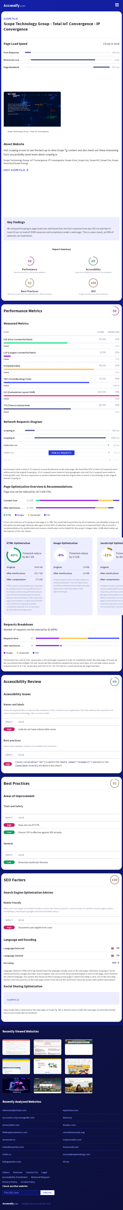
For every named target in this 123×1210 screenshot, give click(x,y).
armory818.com (10, 1124)
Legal (44, 1172)
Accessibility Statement (15, 1177)
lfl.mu (66, 1161)
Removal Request (40, 1177)
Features (17, 1172)
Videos (5, 1172)
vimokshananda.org (73, 1132)
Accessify (14, 5)
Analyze (47, 1192)
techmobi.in (8, 1139)
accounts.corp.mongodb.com (18, 1117)
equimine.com (70, 1110)
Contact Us (32, 1172)
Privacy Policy (9, 1181)
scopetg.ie (11, 18)
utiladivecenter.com (13, 1146)
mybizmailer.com (72, 1139)
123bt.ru (6, 1154)
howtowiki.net (71, 1146)
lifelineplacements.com (14, 1132)
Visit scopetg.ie (14, 170)
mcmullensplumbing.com (76, 1154)
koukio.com (69, 1124)
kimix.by (67, 1117)
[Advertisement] (61, 81)
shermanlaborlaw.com (14, 1110)
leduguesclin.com (11, 1161)
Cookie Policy (28, 1181)
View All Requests (62, 452)
